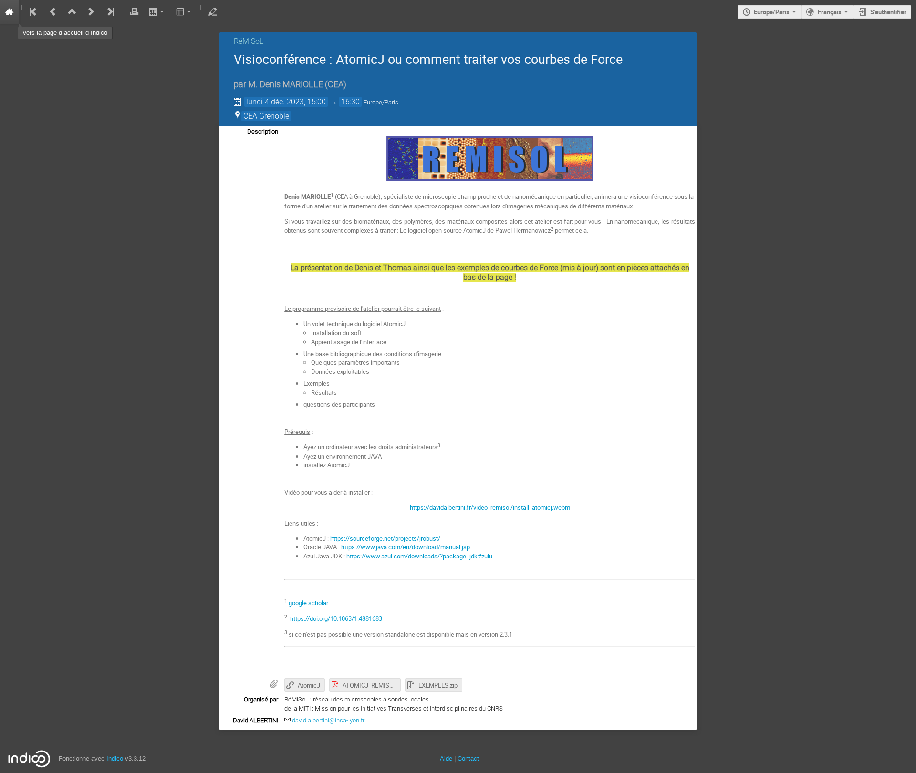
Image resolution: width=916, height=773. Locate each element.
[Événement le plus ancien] (33, 12)
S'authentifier (888, 12)
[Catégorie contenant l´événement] (72, 12)
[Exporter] (157, 12)
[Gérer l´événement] (212, 12)
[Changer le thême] (184, 12)
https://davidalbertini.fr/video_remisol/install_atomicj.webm (490, 507)
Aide (446, 758)
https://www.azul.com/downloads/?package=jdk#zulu (419, 556)
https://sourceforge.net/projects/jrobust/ (385, 538)
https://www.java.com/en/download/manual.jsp (405, 547)
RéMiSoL (248, 41)
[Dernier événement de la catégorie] (109, 12)
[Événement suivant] (91, 12)
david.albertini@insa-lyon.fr (328, 720)
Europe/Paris (772, 12)
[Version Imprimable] (134, 12)
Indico (114, 758)
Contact (468, 758)
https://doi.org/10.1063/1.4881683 (336, 618)
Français (830, 12)
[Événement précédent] (52, 12)
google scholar (308, 602)
